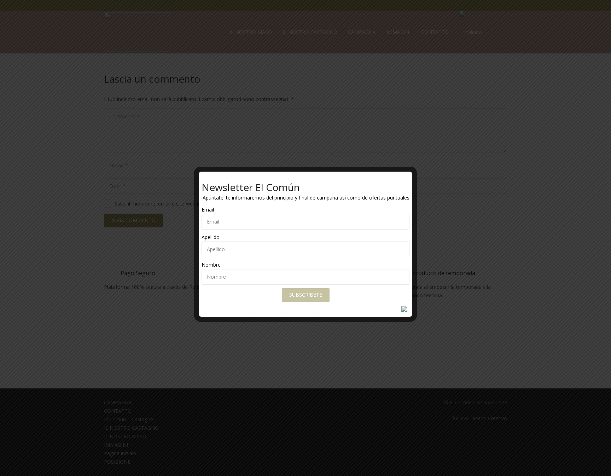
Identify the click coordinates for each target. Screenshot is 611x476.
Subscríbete (305, 294)
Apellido (211, 237)
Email (208, 209)
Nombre (211, 264)
